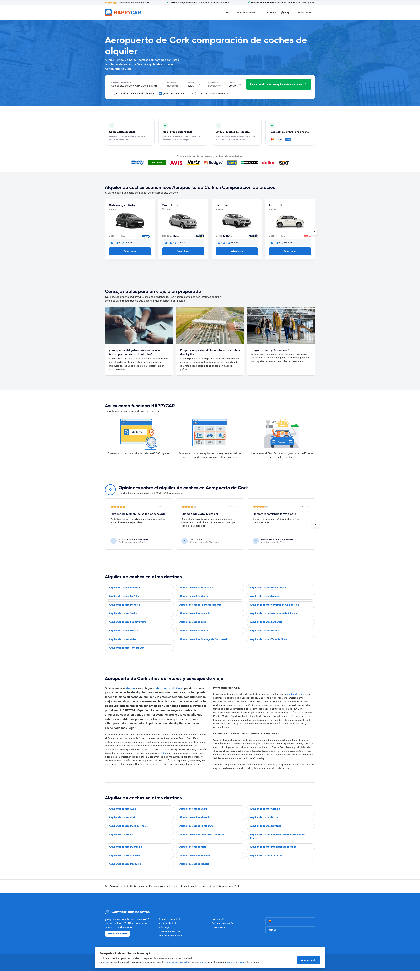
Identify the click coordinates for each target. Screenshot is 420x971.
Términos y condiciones (170, 935)
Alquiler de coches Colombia (266, 855)
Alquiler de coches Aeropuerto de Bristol (202, 834)
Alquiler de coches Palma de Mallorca (200, 605)
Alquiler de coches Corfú (122, 817)
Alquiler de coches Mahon (264, 630)
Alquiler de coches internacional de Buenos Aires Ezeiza (277, 836)
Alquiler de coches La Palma (124, 596)
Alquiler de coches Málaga (264, 596)
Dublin (163, 752)
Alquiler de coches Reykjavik (125, 864)
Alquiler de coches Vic (121, 834)
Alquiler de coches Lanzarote (266, 622)
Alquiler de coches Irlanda (173, 886)
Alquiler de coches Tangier (194, 864)
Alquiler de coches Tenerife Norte (268, 639)
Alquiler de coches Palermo (194, 855)
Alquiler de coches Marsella (194, 817)
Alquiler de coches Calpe (193, 809)
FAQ (228, 12)
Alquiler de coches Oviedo (123, 639)
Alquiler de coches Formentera (196, 587)
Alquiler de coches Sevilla (123, 613)
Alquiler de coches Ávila (122, 809)
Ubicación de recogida (121, 82)
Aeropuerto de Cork (169, 688)
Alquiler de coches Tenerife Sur (126, 648)
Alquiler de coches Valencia (194, 613)
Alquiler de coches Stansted (124, 855)
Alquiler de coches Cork (202, 886)
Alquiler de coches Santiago (265, 826)
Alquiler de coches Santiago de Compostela (274, 605)
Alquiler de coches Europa (143, 886)
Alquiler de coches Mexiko (123, 630)
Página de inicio (118, 886)
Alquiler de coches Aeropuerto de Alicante (273, 613)
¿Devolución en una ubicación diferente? (134, 93)
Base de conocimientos (170, 919)
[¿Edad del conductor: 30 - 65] (160, 93)
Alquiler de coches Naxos (264, 817)
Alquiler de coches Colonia (265, 809)
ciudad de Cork (295, 693)
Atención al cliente (246, 12)
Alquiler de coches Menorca (124, 605)
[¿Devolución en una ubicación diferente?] (110, 93)
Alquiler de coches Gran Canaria (268, 587)
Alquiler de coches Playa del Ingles (128, 826)
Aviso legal (163, 927)
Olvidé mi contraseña (222, 923)
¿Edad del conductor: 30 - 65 (178, 93)
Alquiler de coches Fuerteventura (127, 622)
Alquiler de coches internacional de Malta (273, 847)
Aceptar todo (308, 960)
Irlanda (130, 688)
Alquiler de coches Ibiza (192, 622)
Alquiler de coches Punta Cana (196, 826)
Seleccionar (130, 251)
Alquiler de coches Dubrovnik (125, 847)
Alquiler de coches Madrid (194, 596)
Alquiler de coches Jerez (192, 847)
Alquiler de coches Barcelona (125, 587)
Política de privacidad (169, 931)
